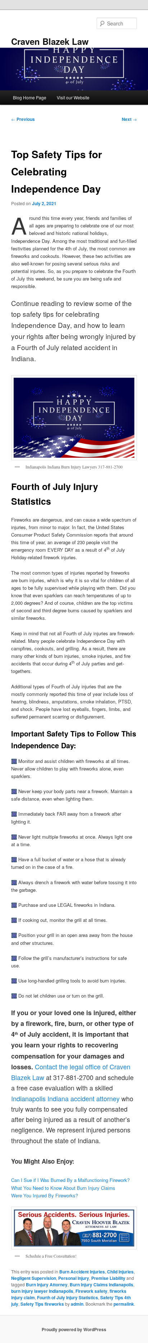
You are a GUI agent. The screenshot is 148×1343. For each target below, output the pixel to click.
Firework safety (91, 1291)
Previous (23, 119)
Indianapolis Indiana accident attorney (65, 1098)
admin (77, 1304)
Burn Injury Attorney (47, 1284)
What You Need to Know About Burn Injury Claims (63, 1187)
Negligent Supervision (33, 1278)
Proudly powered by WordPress (74, 1329)
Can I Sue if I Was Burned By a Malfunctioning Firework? (70, 1180)
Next (129, 119)
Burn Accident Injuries (82, 1271)
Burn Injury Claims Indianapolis (101, 1284)
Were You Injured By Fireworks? (44, 1195)
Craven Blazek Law (50, 41)
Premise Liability (108, 1278)
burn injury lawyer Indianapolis (42, 1291)
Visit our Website (73, 97)
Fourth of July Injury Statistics (67, 1297)
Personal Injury (73, 1278)
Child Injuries (120, 1271)
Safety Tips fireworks (42, 1304)
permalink (124, 1304)
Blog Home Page (29, 97)
